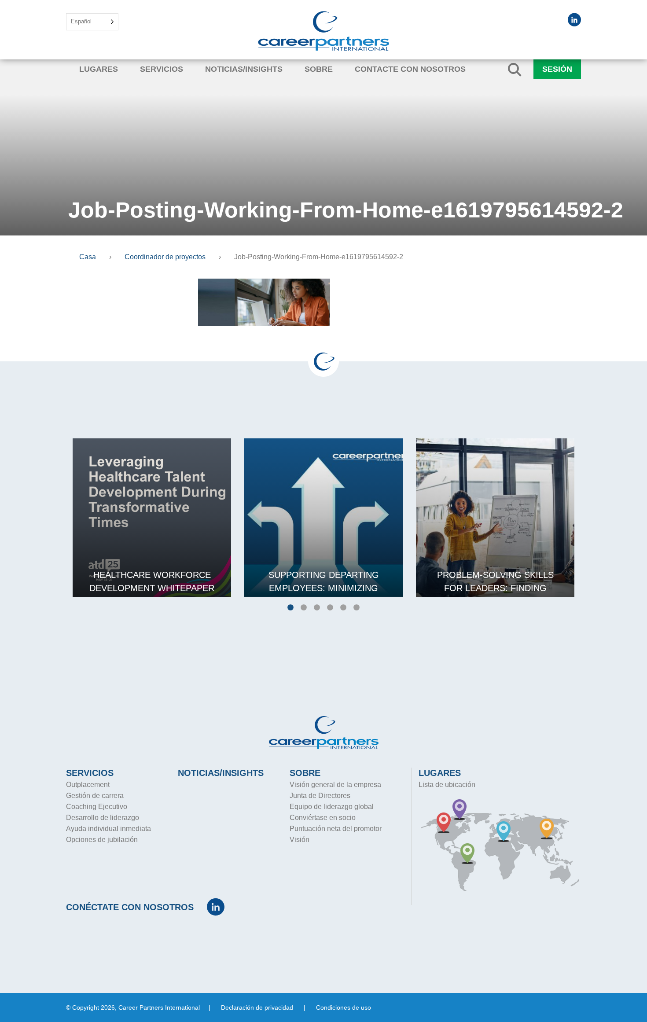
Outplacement (88, 784)
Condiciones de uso (343, 1007)
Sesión (557, 69)
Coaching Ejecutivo (96, 806)
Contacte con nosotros (410, 69)
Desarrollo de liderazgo (102, 817)
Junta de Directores (320, 795)
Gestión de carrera (95, 795)
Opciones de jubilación (102, 839)
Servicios (161, 69)
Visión (299, 839)
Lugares (98, 69)
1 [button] (290, 607)
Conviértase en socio (323, 817)
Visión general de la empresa (335, 784)
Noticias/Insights (244, 69)
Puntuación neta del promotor (336, 828)
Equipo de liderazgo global (332, 806)
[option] (152, 517)
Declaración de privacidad (257, 1007)
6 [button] (356, 607)
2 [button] (303, 607)
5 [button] (343, 607)
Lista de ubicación (447, 784)
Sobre (319, 69)
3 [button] (316, 607)
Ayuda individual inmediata (108, 828)
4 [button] (330, 607)
